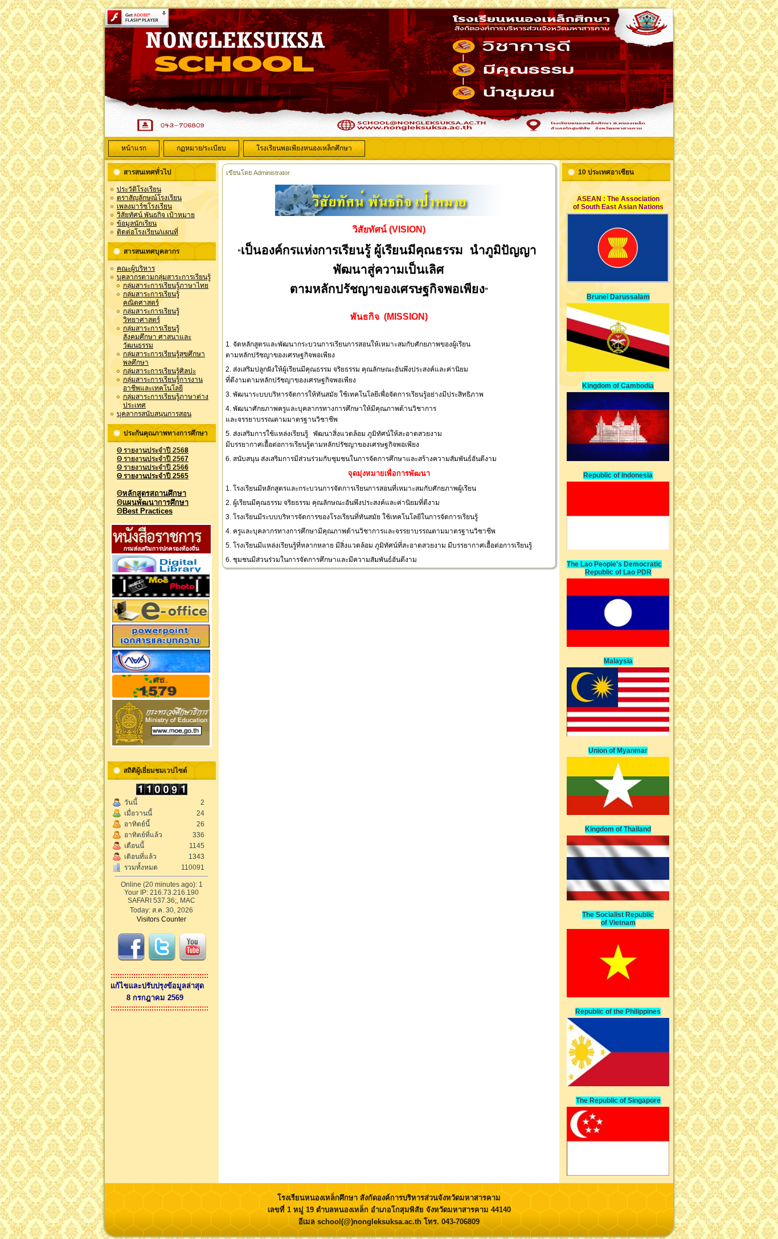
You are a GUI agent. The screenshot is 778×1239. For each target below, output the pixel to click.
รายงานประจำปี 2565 (153, 476)
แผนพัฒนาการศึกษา (153, 502)
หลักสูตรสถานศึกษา (151, 493)
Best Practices (145, 511)
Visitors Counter (161, 919)
